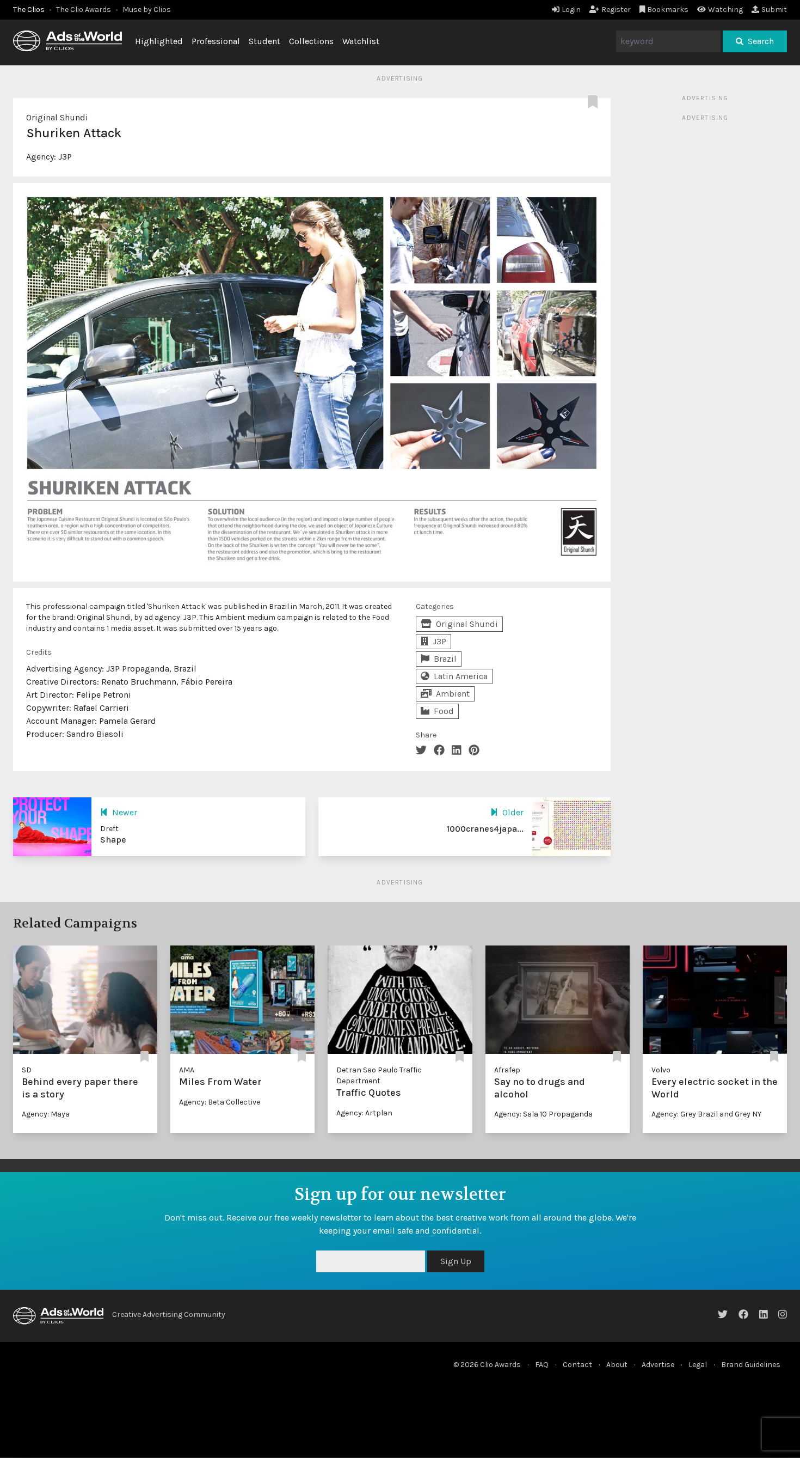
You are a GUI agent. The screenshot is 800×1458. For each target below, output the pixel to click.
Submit (774, 9)
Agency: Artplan (364, 1113)
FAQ (542, 1364)
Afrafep (507, 1070)
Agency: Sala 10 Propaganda (543, 1114)
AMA (186, 1070)
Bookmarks (667, 9)
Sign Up (455, 1261)
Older (513, 812)
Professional (216, 41)
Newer (124, 812)
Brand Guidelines (750, 1364)
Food (444, 711)
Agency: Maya (46, 1114)
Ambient (453, 693)
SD (27, 1070)
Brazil (445, 659)
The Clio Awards (83, 9)
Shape (113, 839)
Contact (577, 1364)
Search (761, 41)
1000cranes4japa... (485, 828)
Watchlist (360, 41)
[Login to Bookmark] (595, 102)
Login (571, 9)
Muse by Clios (146, 9)
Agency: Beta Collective (219, 1102)
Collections (311, 41)
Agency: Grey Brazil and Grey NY (706, 1114)
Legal (697, 1364)
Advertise (658, 1364)
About (616, 1364)
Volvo (660, 1070)
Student (264, 41)
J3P (65, 156)
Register (616, 9)
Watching (725, 9)
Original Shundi (57, 117)
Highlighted (159, 41)
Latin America (461, 676)
